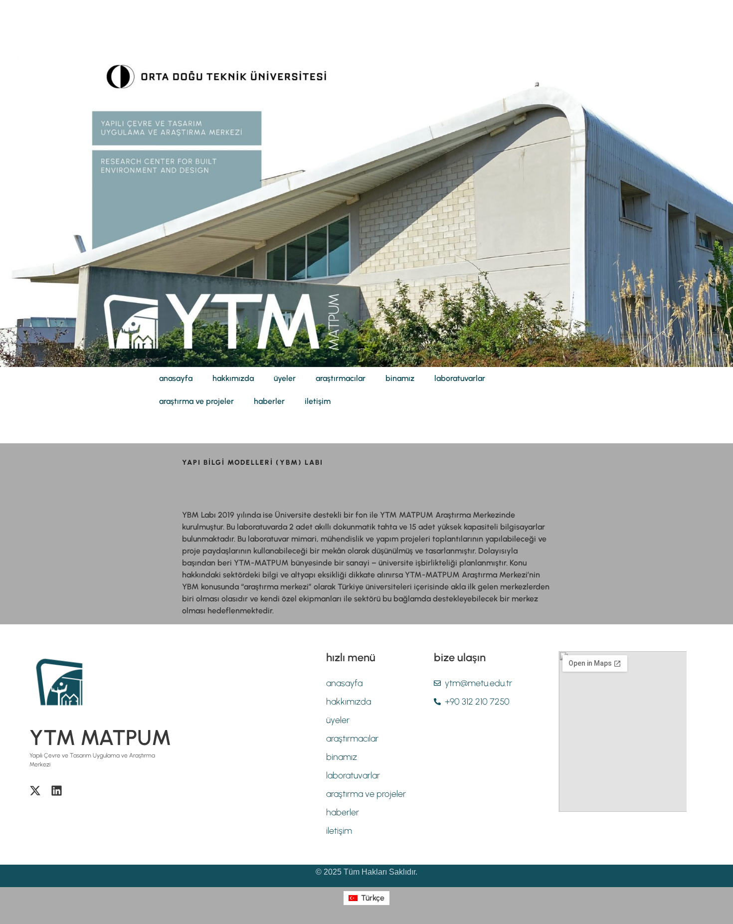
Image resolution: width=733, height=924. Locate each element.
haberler (269, 401)
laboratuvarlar (459, 378)
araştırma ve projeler (196, 401)
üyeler (285, 378)
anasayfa (175, 378)
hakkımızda (233, 378)
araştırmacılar (341, 378)
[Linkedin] (56, 790)
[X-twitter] (35, 790)
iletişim (318, 401)
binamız (399, 378)
